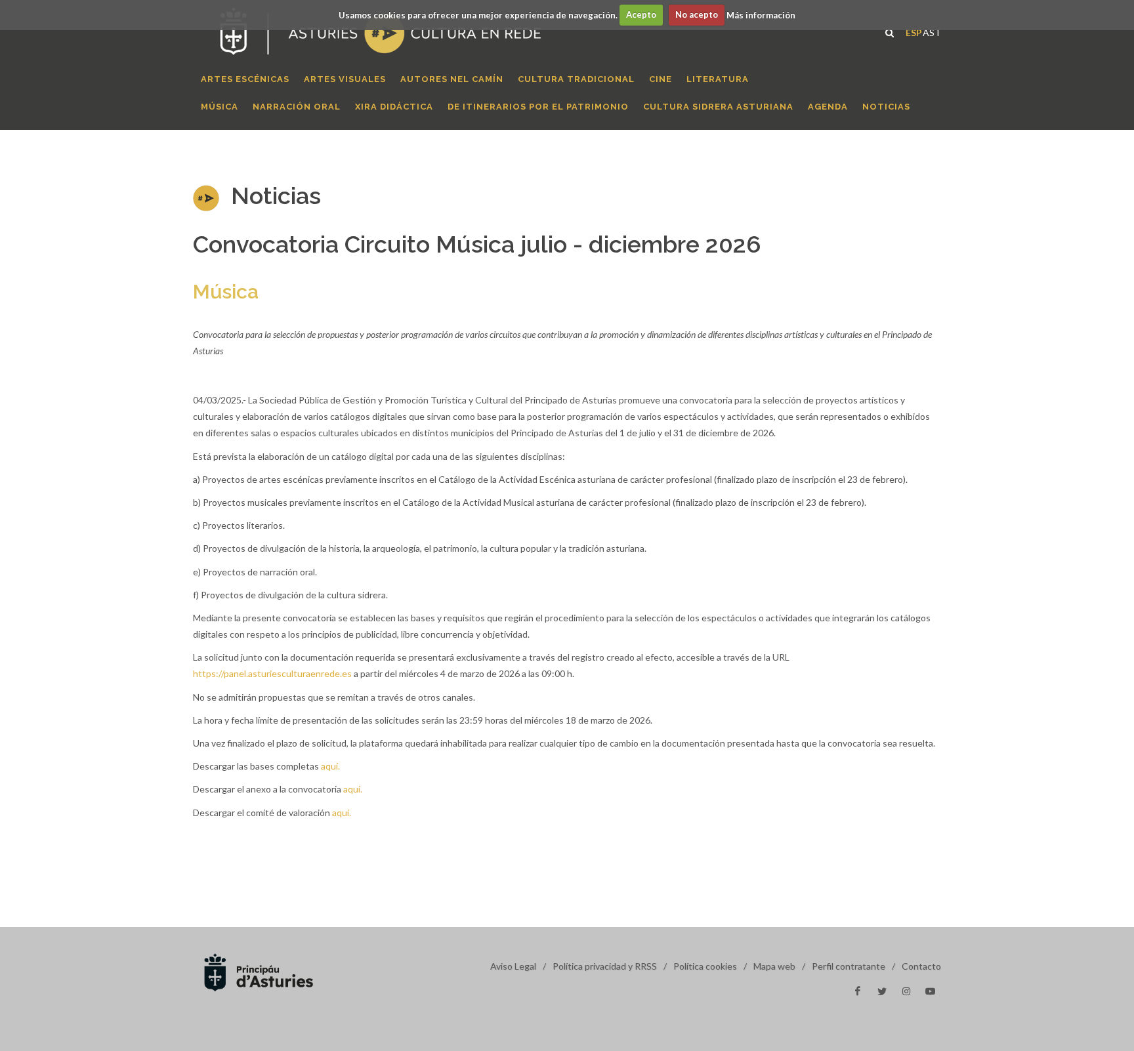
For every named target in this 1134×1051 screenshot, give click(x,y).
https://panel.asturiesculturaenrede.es (272, 673)
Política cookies (705, 966)
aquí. (330, 766)
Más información (760, 14)
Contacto (921, 966)
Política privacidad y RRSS (605, 966)
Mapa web (774, 966)
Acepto (641, 14)
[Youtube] (930, 991)
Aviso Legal (513, 966)
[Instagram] (906, 991)
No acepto (696, 14)
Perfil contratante (848, 966)
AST (932, 31)
